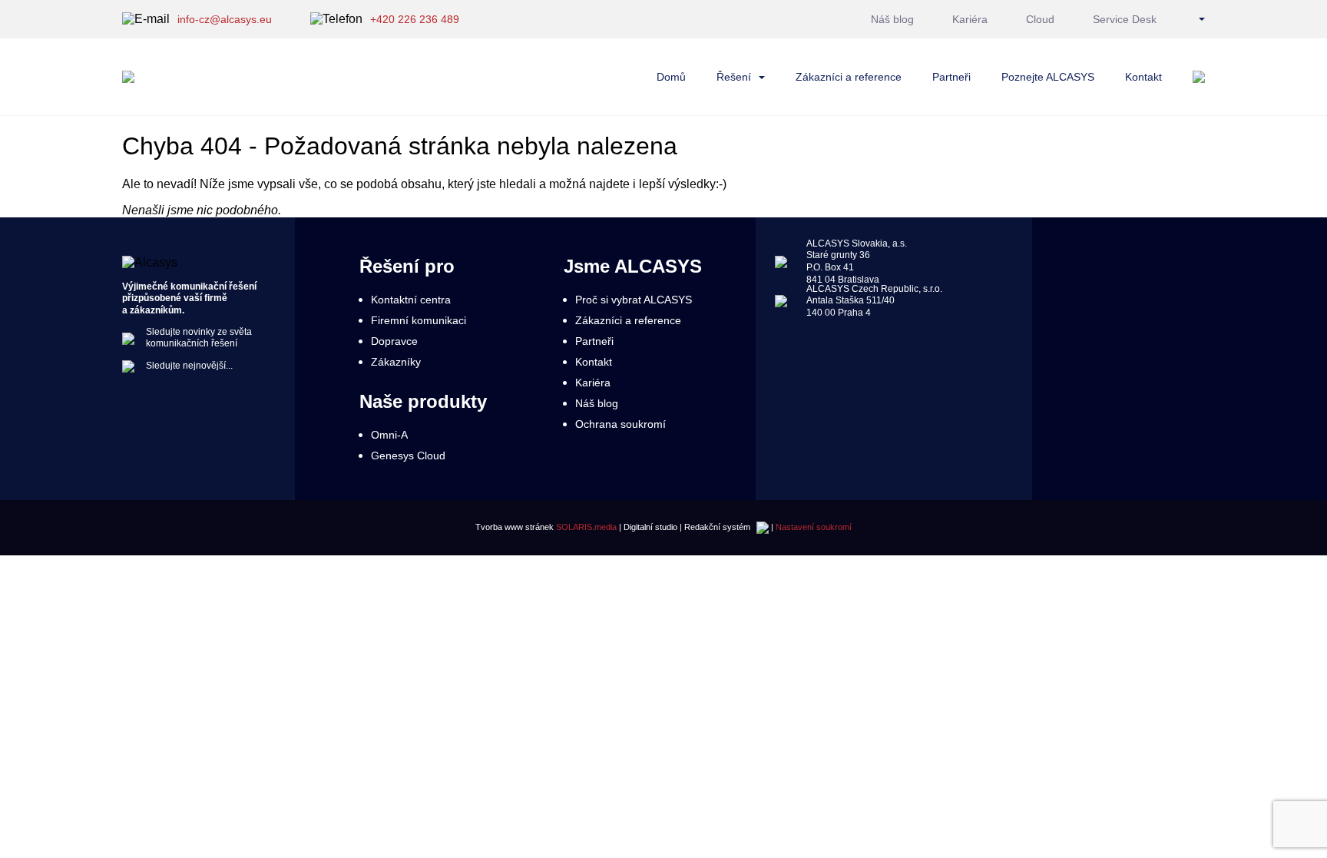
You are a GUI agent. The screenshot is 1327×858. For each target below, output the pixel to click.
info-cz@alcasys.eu (224, 19)
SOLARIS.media (586, 527)
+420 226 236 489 (414, 19)
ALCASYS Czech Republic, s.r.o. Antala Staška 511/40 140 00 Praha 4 (874, 300)
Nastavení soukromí (814, 527)
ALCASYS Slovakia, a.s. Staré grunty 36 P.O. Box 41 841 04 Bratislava (856, 261)
